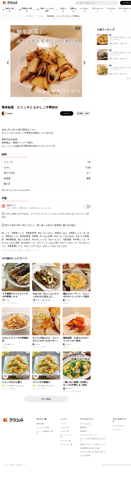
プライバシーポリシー (88, 435)
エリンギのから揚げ (12, 382)
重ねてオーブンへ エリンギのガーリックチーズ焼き (76, 295)
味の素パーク (9, 344)
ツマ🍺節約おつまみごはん (14, 386)
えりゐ (7, 300)
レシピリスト (66, 427)
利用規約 (83, 431)
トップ (63, 424)
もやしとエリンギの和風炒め (15, 339)
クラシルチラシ (118, 426)
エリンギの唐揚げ (41, 382)
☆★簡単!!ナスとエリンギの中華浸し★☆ (15, 295)
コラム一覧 (65, 431)
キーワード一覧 (66, 444)
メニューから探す (43, 427)
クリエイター (111, 9)
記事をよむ (73, 9)
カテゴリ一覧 (66, 441)
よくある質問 (85, 455)
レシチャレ (117, 429)
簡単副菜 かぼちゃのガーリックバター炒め (76, 339)
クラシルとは (85, 424)
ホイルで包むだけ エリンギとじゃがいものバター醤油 (46, 339)
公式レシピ (63, 9)
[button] (44, 99)
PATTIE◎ (69, 388)
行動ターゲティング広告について (92, 444)
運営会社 (83, 427)
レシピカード (84, 9)
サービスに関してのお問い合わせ (92, 452)
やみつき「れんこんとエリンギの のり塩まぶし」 (46, 295)
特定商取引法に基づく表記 (90, 448)
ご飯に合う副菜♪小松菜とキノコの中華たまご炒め (75, 383)
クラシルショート (98, 9)
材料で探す (40, 424)
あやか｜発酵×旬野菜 (43, 300)
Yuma (10, 113)
